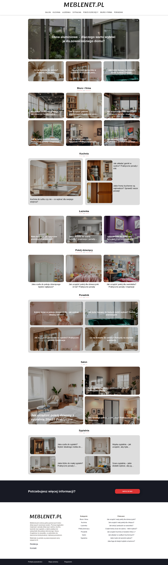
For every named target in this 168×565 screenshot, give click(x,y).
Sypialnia (77, 12)
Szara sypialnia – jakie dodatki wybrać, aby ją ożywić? (122, 464)
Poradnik (118, 12)
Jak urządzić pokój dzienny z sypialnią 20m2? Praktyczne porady (52, 417)
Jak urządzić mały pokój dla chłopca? (121, 522)
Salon (48, 12)
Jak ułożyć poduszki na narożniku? (121, 525)
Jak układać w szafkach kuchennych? (121, 535)
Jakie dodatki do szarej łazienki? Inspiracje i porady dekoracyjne (82, 237)
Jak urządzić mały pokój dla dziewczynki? (121, 519)
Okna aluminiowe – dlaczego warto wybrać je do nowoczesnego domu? (84, 39)
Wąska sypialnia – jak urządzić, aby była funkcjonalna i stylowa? (122, 445)
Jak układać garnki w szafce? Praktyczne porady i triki (125, 166)
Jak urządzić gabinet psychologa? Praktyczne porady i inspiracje (84, 112)
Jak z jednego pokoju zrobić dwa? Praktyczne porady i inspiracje (112, 419)
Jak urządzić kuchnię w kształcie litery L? (121, 532)
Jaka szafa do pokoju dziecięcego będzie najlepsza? (46, 285)
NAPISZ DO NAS (127, 491)
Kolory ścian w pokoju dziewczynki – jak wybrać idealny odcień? (56, 313)
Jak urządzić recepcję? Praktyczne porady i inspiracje (121, 140)
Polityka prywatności (35, 562)
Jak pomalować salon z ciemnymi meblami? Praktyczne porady (108, 389)
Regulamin (68, 562)
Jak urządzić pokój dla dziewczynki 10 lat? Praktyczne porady (84, 285)
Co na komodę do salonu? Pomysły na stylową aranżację (46, 71)
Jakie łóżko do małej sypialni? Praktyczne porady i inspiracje (70, 464)
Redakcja (34, 544)
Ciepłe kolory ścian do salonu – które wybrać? (121, 529)
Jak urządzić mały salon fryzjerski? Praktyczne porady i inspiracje (83, 140)
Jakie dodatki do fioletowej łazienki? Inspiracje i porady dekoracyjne (120, 237)
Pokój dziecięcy (90, 12)
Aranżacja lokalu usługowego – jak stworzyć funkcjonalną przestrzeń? (45, 112)
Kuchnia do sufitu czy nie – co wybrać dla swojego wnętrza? (51, 200)
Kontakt (33, 548)
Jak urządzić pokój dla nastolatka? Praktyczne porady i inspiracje (121, 285)
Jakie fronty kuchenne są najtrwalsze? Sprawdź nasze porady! (125, 188)
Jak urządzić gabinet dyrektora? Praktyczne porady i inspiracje (121, 112)
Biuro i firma (106, 12)
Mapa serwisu (53, 562)
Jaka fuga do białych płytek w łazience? (121, 541)
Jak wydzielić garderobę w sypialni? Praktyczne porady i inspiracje (84, 71)
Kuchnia (56, 12)
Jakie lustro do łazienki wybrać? (121, 538)
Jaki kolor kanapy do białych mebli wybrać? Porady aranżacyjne (121, 71)
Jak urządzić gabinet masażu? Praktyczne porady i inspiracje (45, 140)
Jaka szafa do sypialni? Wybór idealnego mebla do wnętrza (69, 445)
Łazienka (66, 12)
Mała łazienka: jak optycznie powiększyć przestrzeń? (44, 237)
